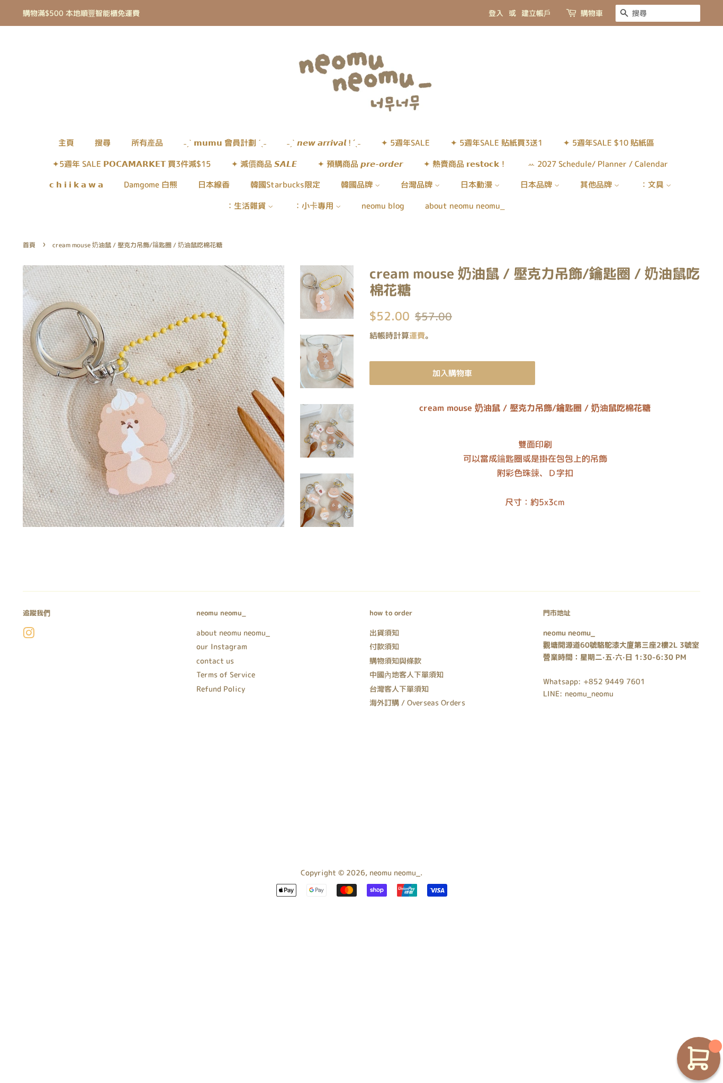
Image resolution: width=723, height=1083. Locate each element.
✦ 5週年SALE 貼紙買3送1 (496, 142)
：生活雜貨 (247, 205)
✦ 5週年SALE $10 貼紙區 (608, 142)
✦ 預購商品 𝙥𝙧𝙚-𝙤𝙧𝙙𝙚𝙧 (360, 163)
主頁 (66, 142)
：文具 (653, 184)
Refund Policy (220, 689)
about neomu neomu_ (465, 205)
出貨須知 (384, 633)
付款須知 (384, 646)
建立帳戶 (536, 13)
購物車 (592, 13)
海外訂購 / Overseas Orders (417, 702)
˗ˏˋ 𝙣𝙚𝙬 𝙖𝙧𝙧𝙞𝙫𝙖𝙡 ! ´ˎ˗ (323, 142)
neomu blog (383, 205)
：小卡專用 (315, 205)
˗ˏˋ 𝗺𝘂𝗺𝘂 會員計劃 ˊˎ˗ (225, 142)
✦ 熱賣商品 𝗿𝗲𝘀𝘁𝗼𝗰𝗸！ (465, 163)
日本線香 (214, 184)
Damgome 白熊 (150, 184)
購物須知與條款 (395, 661)
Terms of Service (225, 674)
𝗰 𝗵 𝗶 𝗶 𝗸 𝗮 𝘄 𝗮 (76, 184)
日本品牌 (537, 184)
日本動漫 (477, 184)
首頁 (29, 244)
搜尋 (103, 142)
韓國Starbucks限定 (285, 184)
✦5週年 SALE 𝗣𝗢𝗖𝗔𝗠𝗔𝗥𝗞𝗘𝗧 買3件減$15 (131, 163)
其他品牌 (597, 184)
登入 (496, 13)
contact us (215, 661)
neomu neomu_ (394, 872)
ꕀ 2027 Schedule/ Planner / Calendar (598, 163)
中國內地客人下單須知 (406, 674)
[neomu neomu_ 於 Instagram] (28, 635)
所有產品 (147, 142)
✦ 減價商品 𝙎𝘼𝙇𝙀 (264, 163)
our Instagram (221, 646)
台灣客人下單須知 (399, 689)
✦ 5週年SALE (405, 142)
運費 (417, 335)
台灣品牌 (418, 184)
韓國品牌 (358, 184)
